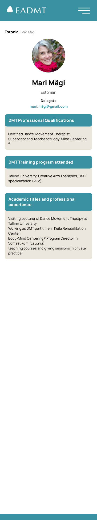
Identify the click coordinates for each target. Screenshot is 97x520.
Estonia (11, 31)
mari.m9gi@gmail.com (49, 106)
